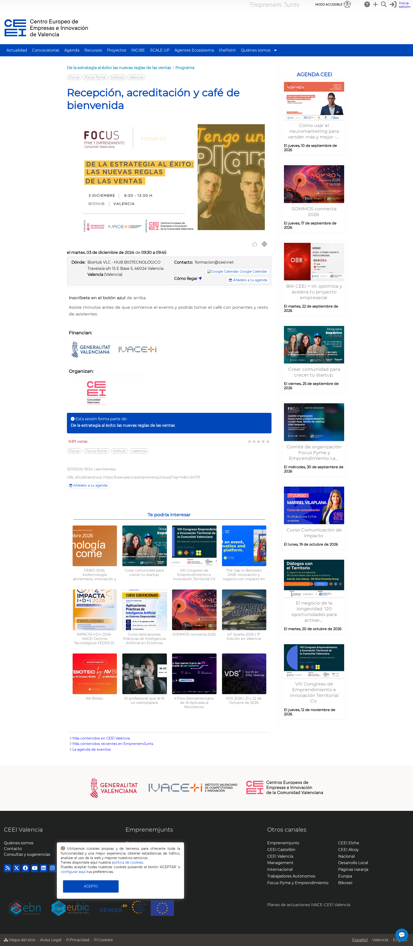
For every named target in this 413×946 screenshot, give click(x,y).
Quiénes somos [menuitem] (256, 50)
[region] (314, 395)
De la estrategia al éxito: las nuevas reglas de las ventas (119, 67)
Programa (184, 67)
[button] (401, 5)
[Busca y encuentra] (384, 4)
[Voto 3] (259, 441)
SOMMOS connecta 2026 (314, 211)
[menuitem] (275, 50)
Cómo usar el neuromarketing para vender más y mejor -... (314, 131)
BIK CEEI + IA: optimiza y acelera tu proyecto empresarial (314, 291)
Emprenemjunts (149, 829)
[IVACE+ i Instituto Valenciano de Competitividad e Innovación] (114, 350)
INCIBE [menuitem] (138, 50)
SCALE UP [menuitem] (159, 50)
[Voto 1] (250, 441)
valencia (136, 77)
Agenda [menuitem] (71, 50)
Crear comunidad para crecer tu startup (314, 372)
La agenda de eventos (91, 749)
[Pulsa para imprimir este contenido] (264, 244)
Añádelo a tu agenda (249, 280)
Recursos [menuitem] (93, 50)
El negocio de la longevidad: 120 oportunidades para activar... (314, 611)
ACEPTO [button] (91, 886)
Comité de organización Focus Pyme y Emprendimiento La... (314, 452)
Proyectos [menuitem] (116, 50)
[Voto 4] (263, 441)
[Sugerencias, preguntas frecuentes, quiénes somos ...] (367, 4)
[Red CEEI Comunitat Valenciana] (96, 393)
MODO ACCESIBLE (328, 4)
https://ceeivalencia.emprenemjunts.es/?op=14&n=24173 (151, 477)
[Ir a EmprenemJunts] (274, 7)
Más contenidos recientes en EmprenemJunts (112, 744)
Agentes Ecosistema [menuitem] (194, 50)
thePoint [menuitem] (227, 50)
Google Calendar (253, 271)
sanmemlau (106, 469)
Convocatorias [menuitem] (45, 50)
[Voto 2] (254, 441)
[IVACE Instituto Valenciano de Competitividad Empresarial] (164, 788)
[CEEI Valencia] (46, 42)
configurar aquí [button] (73, 872)
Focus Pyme (95, 77)
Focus (74, 77)
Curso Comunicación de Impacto (314, 532)
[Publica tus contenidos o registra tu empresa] (376, 4)
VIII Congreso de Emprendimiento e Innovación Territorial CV (314, 692)
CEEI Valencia (23, 829)
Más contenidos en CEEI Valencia (101, 738)
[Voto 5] (268, 441)
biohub (117, 77)
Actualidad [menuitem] (16, 50)
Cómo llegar (186, 278)
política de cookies (127, 862)
